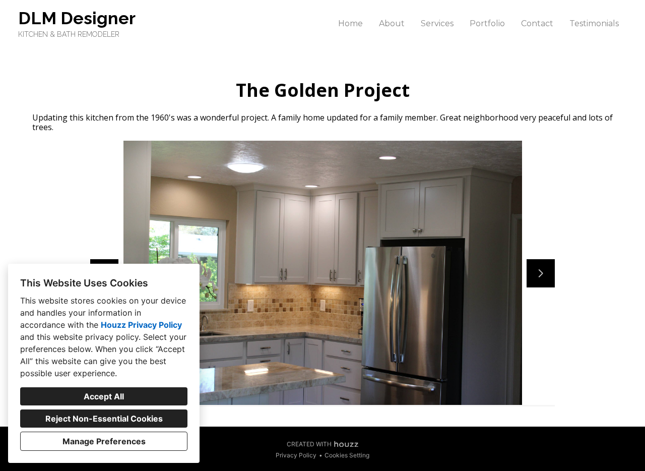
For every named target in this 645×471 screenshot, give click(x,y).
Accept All (104, 396)
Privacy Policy (296, 455)
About (392, 23)
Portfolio (487, 23)
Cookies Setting (347, 455)
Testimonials (594, 23)
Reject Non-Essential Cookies (104, 419)
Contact (537, 23)
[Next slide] (541, 273)
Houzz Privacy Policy (141, 325)
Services (437, 23)
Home (350, 23)
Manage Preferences (104, 441)
